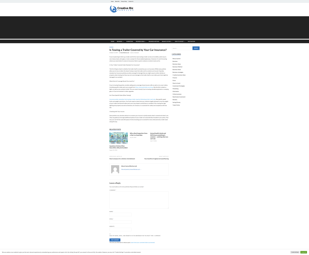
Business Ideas (140, 41)
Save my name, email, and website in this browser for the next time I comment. (135, 235)
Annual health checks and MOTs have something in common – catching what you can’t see (159, 135)
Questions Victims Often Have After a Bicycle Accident (118, 147)
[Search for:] (186, 48)
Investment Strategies (179, 86)
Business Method (154, 41)
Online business (177, 94)
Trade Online (176, 105)
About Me (117, 1)
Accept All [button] (303, 252)
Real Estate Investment (179, 97)
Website (112, 226)
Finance (175, 77)
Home (112, 1)
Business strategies (178, 72)
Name (111, 211)
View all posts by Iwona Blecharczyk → (131, 169)
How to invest (179, 41)
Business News (177, 69)
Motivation (191, 41)
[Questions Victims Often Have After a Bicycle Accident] (118, 138)
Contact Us (130, 1)
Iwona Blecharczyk (124, 52)
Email (111, 219)
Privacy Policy (124, 1)
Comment (112, 190)
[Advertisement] (154, 27)
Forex (174, 80)
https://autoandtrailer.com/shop (144, 87)
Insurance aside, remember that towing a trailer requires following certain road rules (132, 99)
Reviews (111, 47)
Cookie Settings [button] (295, 252)
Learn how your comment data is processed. (143, 242)
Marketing (129, 41)
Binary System (166, 41)
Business (119, 41)
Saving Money (176, 102)
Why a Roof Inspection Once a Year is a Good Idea (138, 134)
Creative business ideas (179, 75)
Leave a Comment (134, 52)
